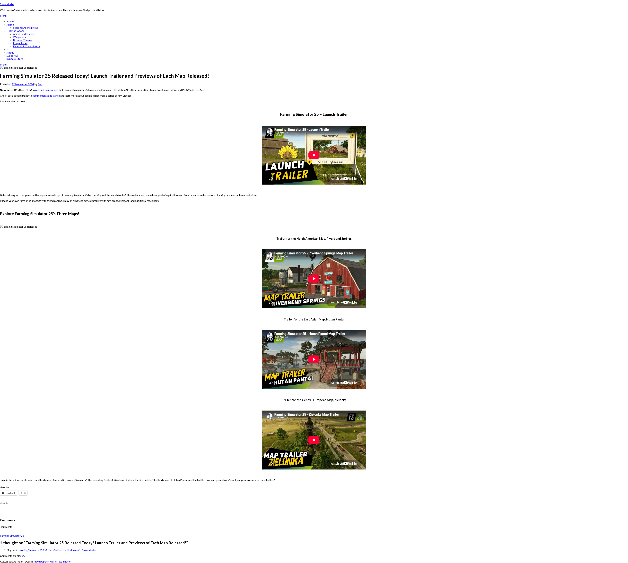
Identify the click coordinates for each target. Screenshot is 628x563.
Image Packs (20, 43)
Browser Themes (22, 40)
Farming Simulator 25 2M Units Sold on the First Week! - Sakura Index (57, 550)
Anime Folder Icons (24, 33)
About (10, 52)
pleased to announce (46, 89)
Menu (3, 15)
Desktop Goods (15, 30)
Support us (12, 55)
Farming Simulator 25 (12, 535)
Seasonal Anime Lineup (25, 27)
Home (10, 21)
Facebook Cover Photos (26, 46)
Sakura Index (7, 4)
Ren (40, 84)
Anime (10, 24)
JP (8, 49)
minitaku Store (15, 58)
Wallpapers (19, 36)
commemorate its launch (46, 95)
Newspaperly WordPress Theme (52, 561)
